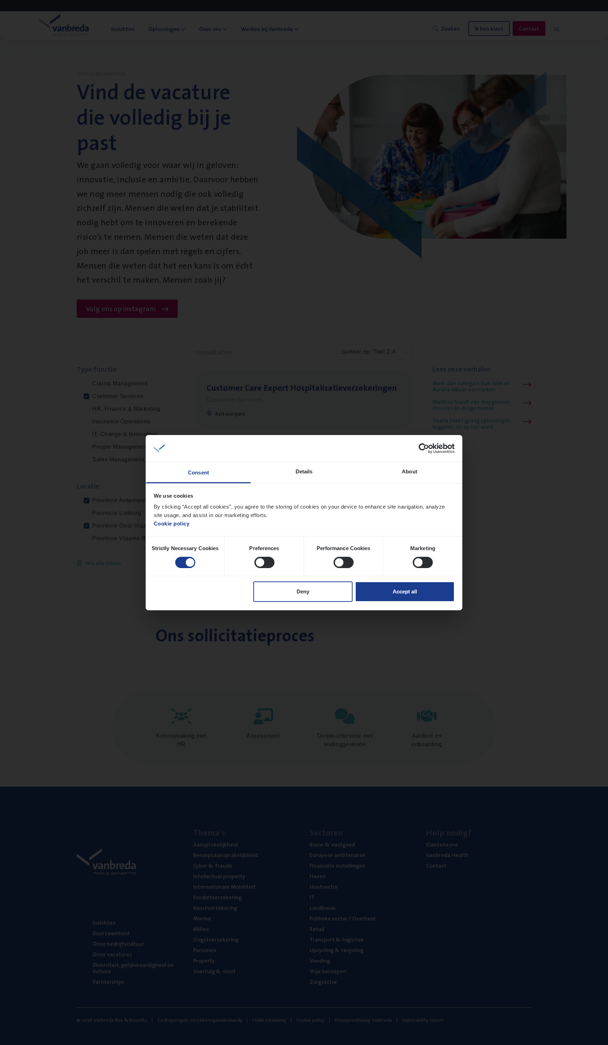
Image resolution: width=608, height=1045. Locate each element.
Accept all (405, 591)
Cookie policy (172, 524)
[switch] (264, 562)
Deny (303, 591)
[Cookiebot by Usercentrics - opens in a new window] (424, 448)
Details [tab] (304, 471)
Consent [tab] (198, 473)
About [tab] (409, 471)
